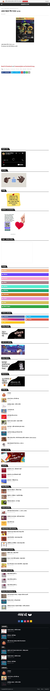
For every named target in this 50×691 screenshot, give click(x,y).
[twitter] (37, 316)
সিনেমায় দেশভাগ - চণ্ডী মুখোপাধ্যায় (13, 600)
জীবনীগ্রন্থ (6, 290)
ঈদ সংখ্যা (17, 69)
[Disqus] (25, 93)
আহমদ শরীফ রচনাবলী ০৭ (12, 579)
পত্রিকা (21, 69)
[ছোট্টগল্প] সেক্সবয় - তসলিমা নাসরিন (14, 404)
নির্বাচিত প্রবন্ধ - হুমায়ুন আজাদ (12, 552)
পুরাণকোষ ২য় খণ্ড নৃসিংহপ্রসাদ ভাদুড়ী (14, 474)
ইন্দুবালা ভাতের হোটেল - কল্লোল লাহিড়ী (14, 420)
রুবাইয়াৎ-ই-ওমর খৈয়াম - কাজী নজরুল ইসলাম (15, 516)
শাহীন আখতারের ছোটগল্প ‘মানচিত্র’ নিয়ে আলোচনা (13, 1)
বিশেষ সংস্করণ (6, 8)
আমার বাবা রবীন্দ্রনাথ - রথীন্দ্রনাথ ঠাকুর (14, 489)
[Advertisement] (25, 56)
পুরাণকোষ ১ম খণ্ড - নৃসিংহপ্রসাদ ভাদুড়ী (14, 468)
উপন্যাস (5, 278)
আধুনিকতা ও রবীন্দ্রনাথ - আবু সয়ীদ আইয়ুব (15, 495)
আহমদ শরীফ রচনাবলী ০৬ (12, 584)
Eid (4, 69)
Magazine (8, 69)
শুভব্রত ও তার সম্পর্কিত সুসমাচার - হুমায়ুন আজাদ (16, 558)
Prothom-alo (12, 69)
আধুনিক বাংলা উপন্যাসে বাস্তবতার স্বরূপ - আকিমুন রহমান (17, 650)
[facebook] (13, 316)
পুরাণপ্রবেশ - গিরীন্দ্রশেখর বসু (12, 480)
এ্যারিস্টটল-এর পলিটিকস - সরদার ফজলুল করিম (16, 542)
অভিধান (5, 274)
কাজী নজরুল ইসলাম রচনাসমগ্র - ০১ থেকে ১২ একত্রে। (17, 510)
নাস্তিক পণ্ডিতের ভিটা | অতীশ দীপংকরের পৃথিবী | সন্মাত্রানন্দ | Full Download (21, 437)
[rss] (13, 322)
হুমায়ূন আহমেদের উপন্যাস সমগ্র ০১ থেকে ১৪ (15, 443)
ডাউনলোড (6, 294)
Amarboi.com (25, 4)
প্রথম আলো (24, 69)
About (42, 689)
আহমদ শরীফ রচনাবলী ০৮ (12, 573)
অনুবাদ (5, 270)
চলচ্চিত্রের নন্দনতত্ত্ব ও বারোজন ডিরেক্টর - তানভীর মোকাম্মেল (18, 605)
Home (2, 8)
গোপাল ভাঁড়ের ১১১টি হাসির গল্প (13, 398)
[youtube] (37, 319)
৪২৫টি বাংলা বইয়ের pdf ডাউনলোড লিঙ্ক (14, 432)
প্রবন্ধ (5, 302)
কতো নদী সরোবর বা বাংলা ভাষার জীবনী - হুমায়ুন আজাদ (17, 563)
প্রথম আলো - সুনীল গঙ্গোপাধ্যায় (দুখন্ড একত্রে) (15, 426)
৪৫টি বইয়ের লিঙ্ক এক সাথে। (12, 415)
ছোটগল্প (5, 286)
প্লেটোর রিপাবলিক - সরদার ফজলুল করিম (14, 537)
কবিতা (5, 282)
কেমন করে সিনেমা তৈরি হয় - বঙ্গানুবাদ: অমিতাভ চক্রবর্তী (17, 594)
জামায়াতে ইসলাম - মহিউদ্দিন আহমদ (14, 629)
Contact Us (47, 689)
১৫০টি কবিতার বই (10, 409)
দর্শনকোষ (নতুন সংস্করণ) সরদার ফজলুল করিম (15, 531)
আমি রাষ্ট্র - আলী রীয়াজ (11, 635)
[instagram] (13, 319)
